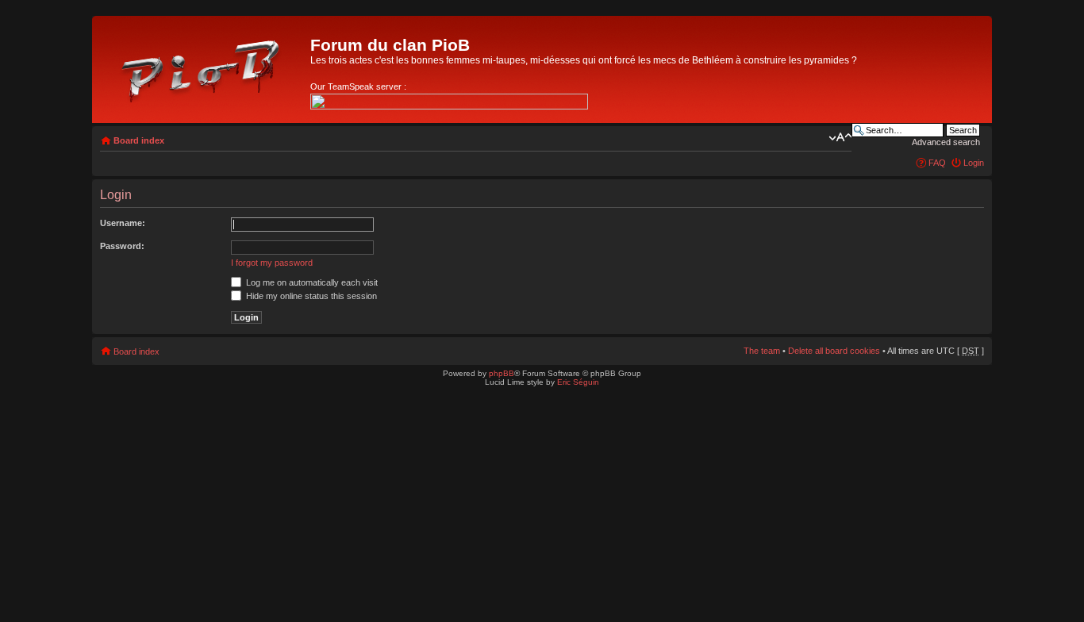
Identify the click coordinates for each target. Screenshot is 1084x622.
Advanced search (946, 142)
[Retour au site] (203, 67)
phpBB (501, 373)
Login (973, 162)
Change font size (839, 137)
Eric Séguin (578, 382)
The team (762, 350)
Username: (122, 223)
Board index (138, 140)
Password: (122, 246)
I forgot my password (272, 262)
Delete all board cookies (834, 350)
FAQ (937, 162)
